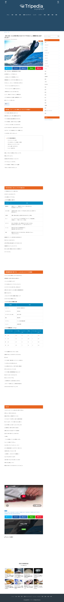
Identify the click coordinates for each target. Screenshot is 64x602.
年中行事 (46, 84)
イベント (46, 47)
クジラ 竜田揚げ (20, 512)
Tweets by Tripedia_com (48, 119)
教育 (16, 14)
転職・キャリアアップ (27, 14)
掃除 (56, 14)
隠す (8, 103)
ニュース (34, 14)
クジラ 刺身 (10, 512)
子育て (46, 81)
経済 (45, 100)
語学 (20, 14)
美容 (52, 14)
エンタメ (46, 50)
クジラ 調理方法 (31, 512)
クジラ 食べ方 (37, 512)
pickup (6, 512)
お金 (45, 42)
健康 (48, 14)
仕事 (12, 14)
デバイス (46, 58)
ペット (46, 68)
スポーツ (46, 55)
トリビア (40, 14)
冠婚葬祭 (46, 76)
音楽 (45, 113)
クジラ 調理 (26, 512)
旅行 (45, 97)
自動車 (46, 105)
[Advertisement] (32, 24)
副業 (45, 79)
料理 (44, 14)
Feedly (23, 529)
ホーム (8, 14)
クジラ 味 (15, 512)
